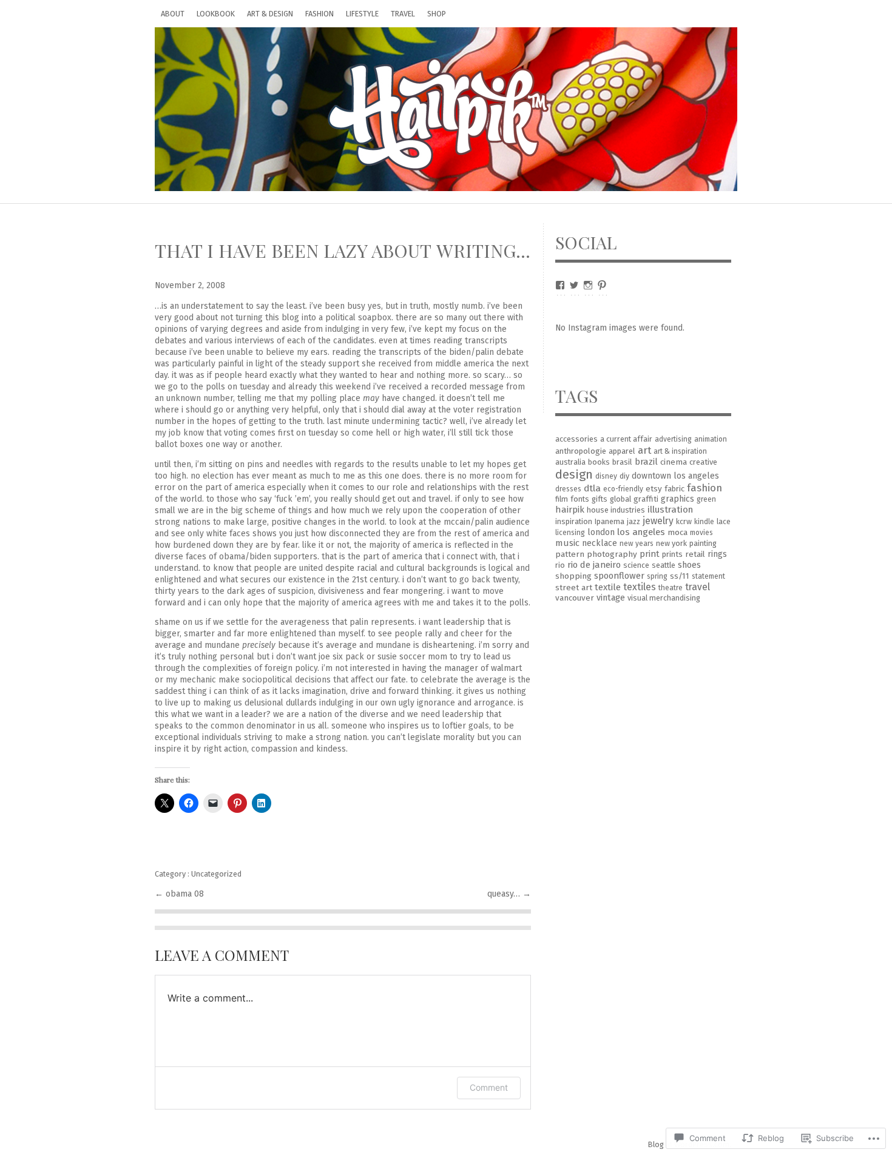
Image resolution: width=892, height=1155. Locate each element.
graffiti (646, 498)
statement (708, 576)
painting (703, 543)
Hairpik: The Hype (446, 109)
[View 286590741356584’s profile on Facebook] (560, 285)
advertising (673, 439)
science (636, 565)
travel (697, 587)
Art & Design (270, 13)
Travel (403, 13)
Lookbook (216, 13)
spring (657, 576)
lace (724, 521)
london (601, 532)
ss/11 (679, 576)
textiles (639, 587)
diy (624, 475)
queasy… (504, 894)
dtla (592, 488)
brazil (646, 461)
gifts (599, 498)
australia (570, 461)
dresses (568, 489)
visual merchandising (663, 597)
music (567, 542)
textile (608, 587)
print (650, 553)
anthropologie (580, 451)
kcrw (684, 521)
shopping (573, 576)
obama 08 (185, 894)
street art (573, 587)
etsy (654, 488)
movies (701, 532)
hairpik (569, 509)
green (706, 499)
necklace (599, 543)
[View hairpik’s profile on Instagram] (588, 285)
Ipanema (609, 521)
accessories (576, 438)
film (561, 498)
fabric (674, 488)
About (172, 13)
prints (672, 554)
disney (606, 476)
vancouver (574, 598)
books (599, 461)
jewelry (658, 521)
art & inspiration (680, 451)
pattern (569, 554)
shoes (689, 565)
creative (703, 461)
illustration (670, 509)
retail (695, 554)
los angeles (641, 532)
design (574, 474)
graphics (677, 499)
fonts (579, 498)
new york (671, 543)
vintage (610, 598)
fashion (704, 488)
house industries (616, 509)
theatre (670, 588)
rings (717, 554)
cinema (673, 462)
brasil (622, 461)
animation (710, 439)
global (620, 498)
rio (560, 565)
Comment (489, 1087)
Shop (436, 13)
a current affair (626, 438)
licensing (570, 532)
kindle (704, 521)
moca (677, 532)
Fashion (319, 13)
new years (637, 543)
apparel (622, 451)
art (644, 450)
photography (612, 554)
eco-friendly (623, 489)
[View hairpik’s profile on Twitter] (574, 285)
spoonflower (619, 575)
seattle (663, 565)
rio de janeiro (594, 564)
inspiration (573, 521)
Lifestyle (362, 13)
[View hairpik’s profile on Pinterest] (602, 285)
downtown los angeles (675, 476)
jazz (633, 521)
